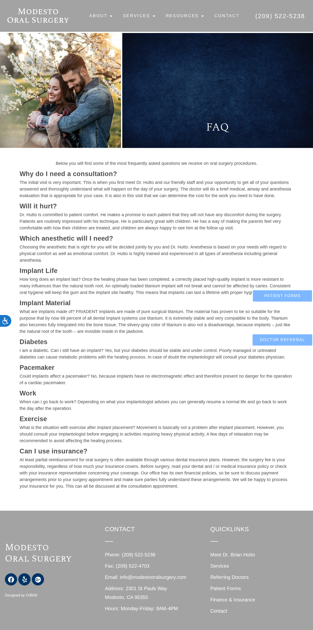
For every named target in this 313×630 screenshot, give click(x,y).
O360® (31, 595)
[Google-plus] (38, 579)
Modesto (28, 547)
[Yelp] (24, 579)
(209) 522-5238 (280, 15)
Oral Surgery (38, 559)
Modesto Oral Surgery (38, 16)
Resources (182, 15)
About (98, 15)
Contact (226, 15)
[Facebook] (11, 579)
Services (136, 15)
